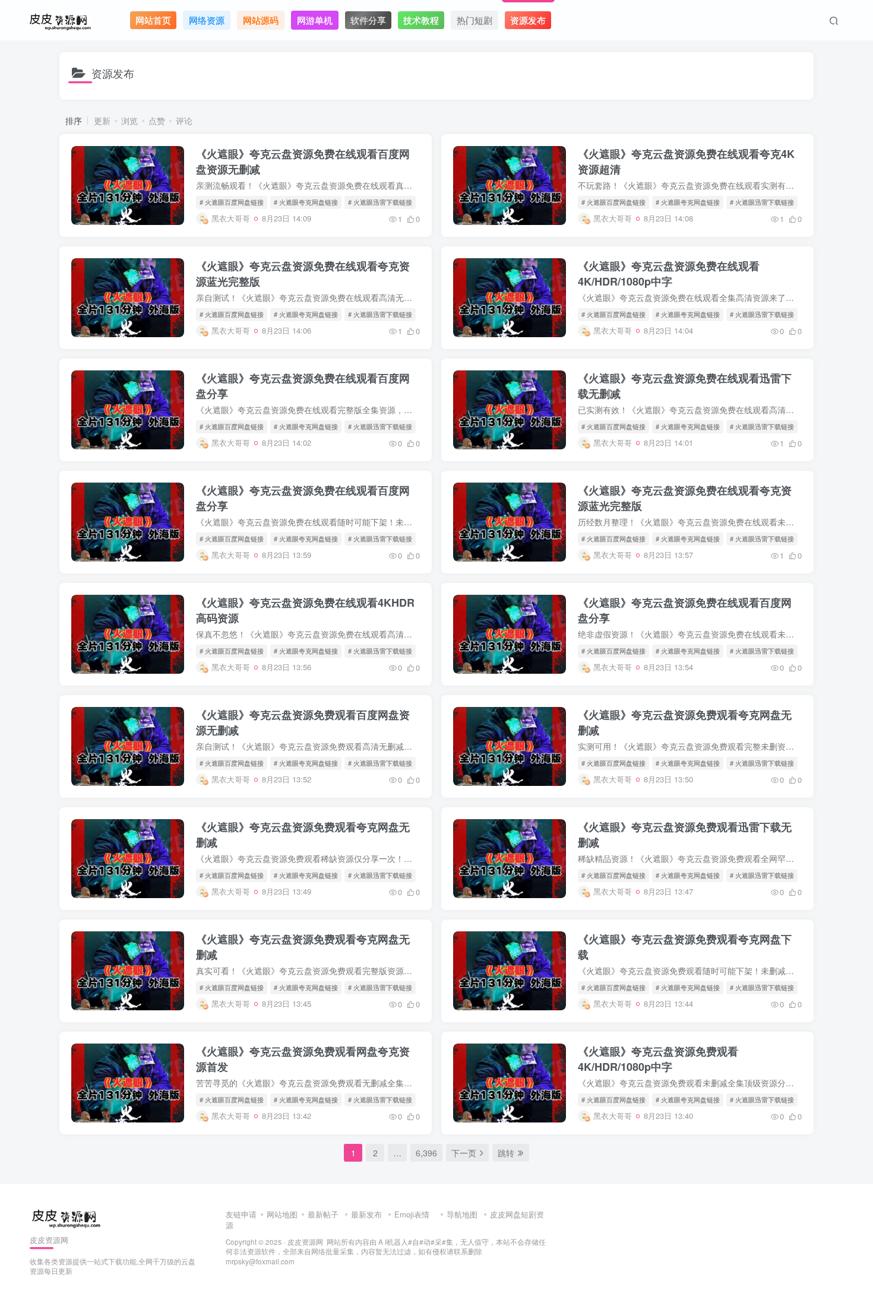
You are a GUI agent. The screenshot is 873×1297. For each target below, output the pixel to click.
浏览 (129, 120)
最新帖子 (323, 1214)
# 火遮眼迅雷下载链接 (380, 202)
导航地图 (462, 1214)
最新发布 (366, 1214)
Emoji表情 (413, 1214)
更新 (102, 120)
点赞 (156, 120)
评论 (184, 120)
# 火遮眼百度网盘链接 (232, 202)
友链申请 (241, 1214)
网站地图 (282, 1214)
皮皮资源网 (305, 1242)
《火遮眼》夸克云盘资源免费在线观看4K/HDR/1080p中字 (669, 273)
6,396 (426, 1153)
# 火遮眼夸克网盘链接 (306, 202)
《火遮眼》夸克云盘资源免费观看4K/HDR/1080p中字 (658, 1059)
